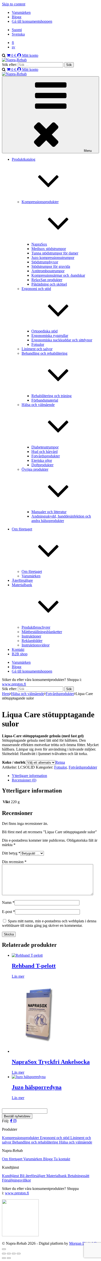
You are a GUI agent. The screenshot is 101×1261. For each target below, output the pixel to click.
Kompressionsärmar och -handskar (58, 275)
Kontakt (18, 649)
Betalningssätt (78, 1176)
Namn (8, 902)
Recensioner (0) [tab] (24, 780)
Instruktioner (31, 636)
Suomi (17, 30)
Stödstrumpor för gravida (50, 266)
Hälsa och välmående (27, 694)
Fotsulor (37, 344)
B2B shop (19, 654)
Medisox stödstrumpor (48, 249)
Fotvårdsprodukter (45, 456)
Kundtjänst (11, 1176)
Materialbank (57, 1176)
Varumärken (21, 12)
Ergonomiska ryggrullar (49, 335)
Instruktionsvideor (36, 645)
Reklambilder (32, 641)
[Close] (4, 1249)
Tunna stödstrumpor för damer (54, 253)
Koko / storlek (13, 762)
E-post (8, 912)
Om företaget (32, 571)
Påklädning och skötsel (49, 284)
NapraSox (39, 244)
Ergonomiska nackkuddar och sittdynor (61, 340)
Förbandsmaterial (44, 400)
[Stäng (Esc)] (19, 1253)
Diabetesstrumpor (45, 447)
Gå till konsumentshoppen (32, 21)
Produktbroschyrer (36, 627)
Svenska (18, 34)
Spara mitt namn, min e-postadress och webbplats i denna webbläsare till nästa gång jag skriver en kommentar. (49, 923)
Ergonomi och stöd (55, 1138)
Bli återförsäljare (33, 1176)
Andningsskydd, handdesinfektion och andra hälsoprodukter (61, 518)
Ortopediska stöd (44, 331)
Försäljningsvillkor (16, 1180)
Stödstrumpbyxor (44, 262)
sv (13, 47)
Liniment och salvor (37, 349)
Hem (6, 694)
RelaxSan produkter (46, 280)
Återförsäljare (22, 580)
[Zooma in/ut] (4, 1253)
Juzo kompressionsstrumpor (52, 257)
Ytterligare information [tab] (29, 776)
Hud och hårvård (44, 451)
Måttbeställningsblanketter (42, 632)
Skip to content (13, 4)
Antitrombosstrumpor (47, 271)
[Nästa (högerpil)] (9, 1258)
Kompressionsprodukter (21, 1138)
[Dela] (14, 1253)
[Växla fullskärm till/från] (9, 1253)
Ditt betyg (11, 853)
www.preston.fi (14, 684)
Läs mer (18, 976)
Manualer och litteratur (48, 512)
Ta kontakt (62, 1159)
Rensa (60, 762)
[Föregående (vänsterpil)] (4, 1258)
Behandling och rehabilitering (35, 1142)
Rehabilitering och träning (51, 396)
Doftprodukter (42, 465)
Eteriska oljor (41, 460)
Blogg (16, 17)
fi (13, 42)
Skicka (9, 934)
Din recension (14, 862)
